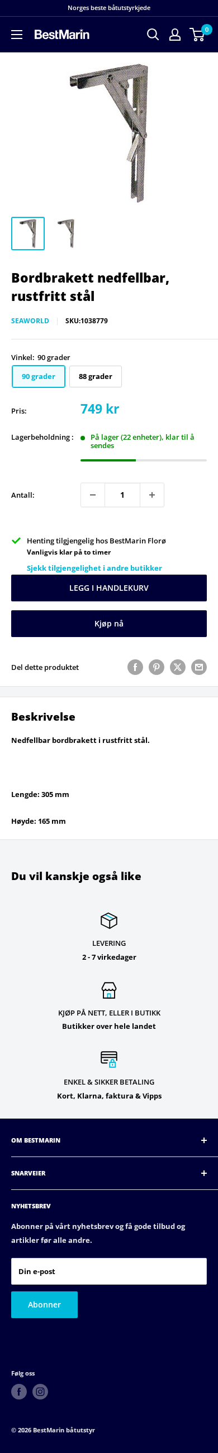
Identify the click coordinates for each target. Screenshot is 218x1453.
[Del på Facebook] (135, 667)
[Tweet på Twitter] (178, 667)
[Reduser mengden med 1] (93, 495)
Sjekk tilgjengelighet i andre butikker (94, 568)
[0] (198, 34)
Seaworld (30, 320)
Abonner (44, 1304)
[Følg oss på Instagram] (40, 1391)
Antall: (23, 495)
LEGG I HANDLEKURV (109, 587)
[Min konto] (175, 34)
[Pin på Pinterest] (156, 667)
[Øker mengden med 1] (152, 495)
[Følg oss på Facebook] (19, 1391)
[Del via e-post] (199, 667)
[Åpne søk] (153, 34)
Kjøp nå (109, 623)
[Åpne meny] (16, 34)
